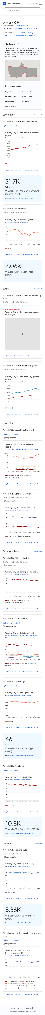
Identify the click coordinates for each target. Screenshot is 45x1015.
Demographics (20, 35)
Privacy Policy (30, 1012)
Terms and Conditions (17, 1012)
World (37, 28)
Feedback (33, 4)
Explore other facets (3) (11, 623)
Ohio (10, 28)
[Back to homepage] (4, 3)
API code (18, 170)
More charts (38, 115)
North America (29, 28)
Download (10, 170)
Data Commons (13, 4)
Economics (21, 33)
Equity (30, 33)
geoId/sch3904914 (22, 25)
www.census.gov (10, 106)
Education (7, 35)
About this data (23, 138)
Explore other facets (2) (11, 126)
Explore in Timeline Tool (31, 170)
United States (18, 28)
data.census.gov (23, 449)
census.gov (13, 138)
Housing (32, 35)
